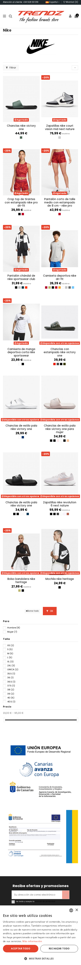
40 (10, 697)
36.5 (11, 681)
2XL (11, 665)
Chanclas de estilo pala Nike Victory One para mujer (59, 429)
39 (10, 693)
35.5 (11, 673)
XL (10, 661)
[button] (40, 958)
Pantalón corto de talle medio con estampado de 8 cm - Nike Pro (59, 202)
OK (51, 611)
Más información (32, 941)
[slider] (4, 719)
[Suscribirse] (65, 895)
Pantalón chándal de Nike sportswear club (21, 277)
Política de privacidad (45, 901)
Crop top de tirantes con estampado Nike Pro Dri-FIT (21, 202)
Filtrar (12, 67)
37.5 (11, 685)
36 (10, 677)
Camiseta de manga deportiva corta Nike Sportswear (21, 352)
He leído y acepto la (35, 901)
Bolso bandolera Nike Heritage (21, 580)
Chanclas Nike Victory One (21, 127)
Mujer (12, 631)
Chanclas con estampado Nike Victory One (60, 352)
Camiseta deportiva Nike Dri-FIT (59, 277)
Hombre (13, 627)
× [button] (76, 910)
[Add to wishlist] (19, 121)
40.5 (11, 701)
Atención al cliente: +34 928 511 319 (20, 2)
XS (10, 645)
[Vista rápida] (23, 121)
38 (10, 689)
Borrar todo (33, 610)
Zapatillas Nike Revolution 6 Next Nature (59, 504)
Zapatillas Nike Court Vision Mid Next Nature (60, 127)
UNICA (12, 669)
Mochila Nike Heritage (59, 579)
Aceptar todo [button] (20, 948)
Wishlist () (71, 2)
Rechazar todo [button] (59, 948)
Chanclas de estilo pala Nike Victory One (21, 427)
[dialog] (40, 935)
